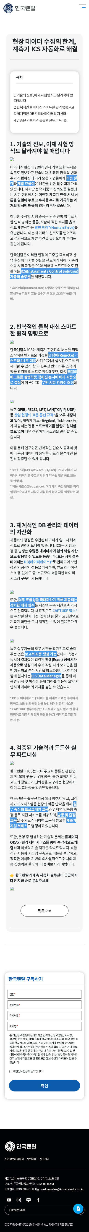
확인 (44, 1085)
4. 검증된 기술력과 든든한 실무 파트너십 (41, 120)
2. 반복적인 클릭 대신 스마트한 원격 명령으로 (44, 107)
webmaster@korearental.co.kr (62, 1189)
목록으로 (44, 911)
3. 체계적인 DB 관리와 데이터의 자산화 (40, 113)
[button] (78, 1209)
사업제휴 (31, 1159)
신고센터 (44, 1159)
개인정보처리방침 (14, 1159)
